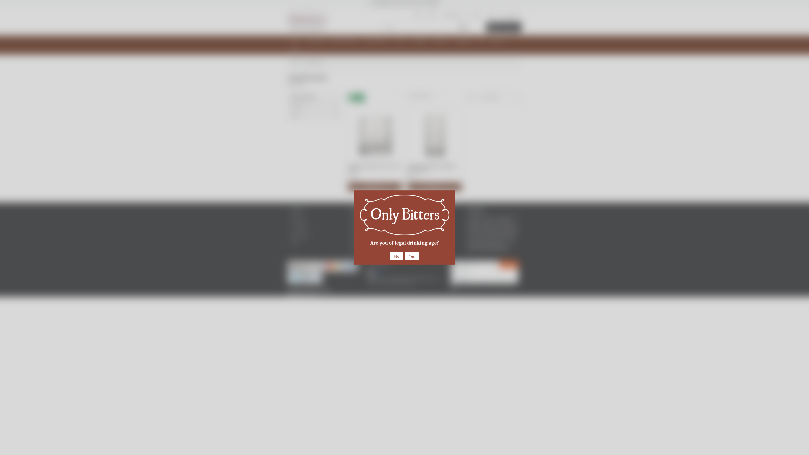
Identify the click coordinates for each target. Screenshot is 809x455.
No (396, 256)
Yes (412, 256)
